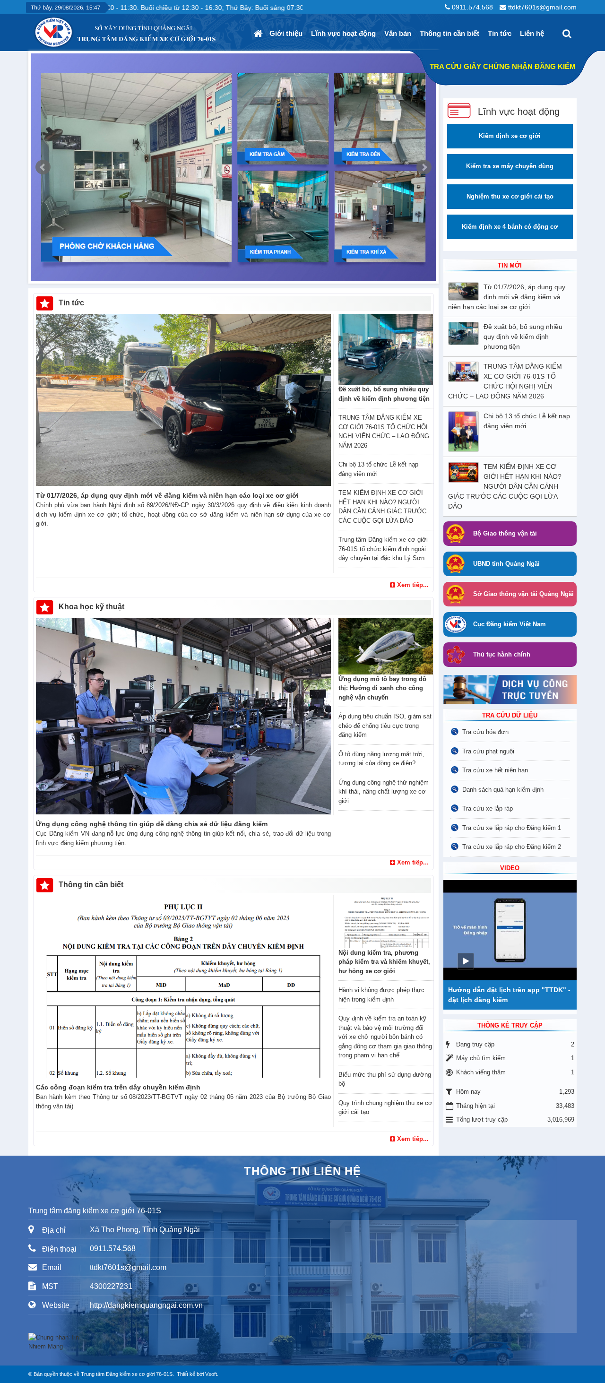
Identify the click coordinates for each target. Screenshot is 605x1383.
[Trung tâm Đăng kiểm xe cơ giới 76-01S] (33, 29)
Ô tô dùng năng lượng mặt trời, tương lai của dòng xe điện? (381, 759)
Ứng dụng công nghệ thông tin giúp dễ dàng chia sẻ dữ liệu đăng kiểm (152, 824)
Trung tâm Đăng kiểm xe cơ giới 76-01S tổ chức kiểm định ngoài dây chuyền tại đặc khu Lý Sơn (383, 549)
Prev (43, 167)
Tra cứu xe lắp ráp (487, 808)
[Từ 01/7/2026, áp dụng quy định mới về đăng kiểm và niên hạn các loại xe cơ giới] (183, 400)
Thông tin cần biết (449, 33)
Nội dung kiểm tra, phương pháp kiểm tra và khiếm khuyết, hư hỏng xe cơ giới (384, 962)
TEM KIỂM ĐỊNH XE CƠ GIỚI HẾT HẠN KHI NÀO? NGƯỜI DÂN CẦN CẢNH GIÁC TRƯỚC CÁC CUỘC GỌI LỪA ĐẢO (382, 506)
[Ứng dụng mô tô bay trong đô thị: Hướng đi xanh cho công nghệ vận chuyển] (385, 646)
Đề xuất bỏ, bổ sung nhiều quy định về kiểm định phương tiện (384, 394)
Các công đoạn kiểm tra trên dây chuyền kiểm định (118, 1087)
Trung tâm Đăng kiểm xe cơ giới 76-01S (127, 1374)
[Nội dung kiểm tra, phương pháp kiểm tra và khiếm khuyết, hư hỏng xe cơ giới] (385, 921)
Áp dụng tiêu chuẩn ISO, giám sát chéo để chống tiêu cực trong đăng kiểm (385, 725)
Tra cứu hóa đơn (485, 731)
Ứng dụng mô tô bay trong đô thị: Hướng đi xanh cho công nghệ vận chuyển (382, 688)
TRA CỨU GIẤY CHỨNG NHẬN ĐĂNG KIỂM (503, 66)
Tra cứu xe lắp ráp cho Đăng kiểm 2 (511, 846)
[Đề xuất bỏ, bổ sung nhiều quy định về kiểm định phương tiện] (385, 349)
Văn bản (397, 33)
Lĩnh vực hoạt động (343, 33)
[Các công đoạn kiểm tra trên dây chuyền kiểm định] (183, 986)
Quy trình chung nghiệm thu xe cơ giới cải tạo (385, 1107)
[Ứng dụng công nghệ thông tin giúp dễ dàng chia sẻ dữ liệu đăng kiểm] (183, 716)
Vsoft (211, 1374)
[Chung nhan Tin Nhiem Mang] (56, 1341)
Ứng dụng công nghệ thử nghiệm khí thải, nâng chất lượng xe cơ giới (383, 791)
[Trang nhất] (259, 33)
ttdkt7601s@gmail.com (542, 7)
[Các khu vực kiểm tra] (233, 167)
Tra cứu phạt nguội (488, 751)
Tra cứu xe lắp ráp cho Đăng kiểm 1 (511, 827)
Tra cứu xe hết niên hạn (495, 770)
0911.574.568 (472, 7)
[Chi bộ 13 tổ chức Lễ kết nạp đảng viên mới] (466, 431)
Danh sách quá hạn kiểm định (503, 789)
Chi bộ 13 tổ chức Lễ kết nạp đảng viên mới (378, 469)
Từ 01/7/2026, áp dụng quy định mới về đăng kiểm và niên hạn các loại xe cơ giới (167, 495)
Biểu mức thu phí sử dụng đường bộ (384, 1079)
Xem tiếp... (412, 584)
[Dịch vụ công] (510, 688)
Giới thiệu (285, 33)
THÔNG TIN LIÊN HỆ (302, 1171)
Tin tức (499, 33)
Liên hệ (532, 33)
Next (424, 167)
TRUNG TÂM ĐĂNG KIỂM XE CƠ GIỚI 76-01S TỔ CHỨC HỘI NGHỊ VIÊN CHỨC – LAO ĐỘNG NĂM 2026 (383, 431)
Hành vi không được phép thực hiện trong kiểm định (381, 994)
